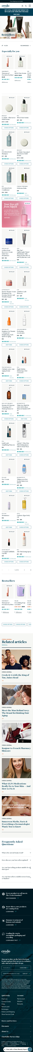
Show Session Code (8, 1014)
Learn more (10, 911)
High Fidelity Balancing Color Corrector (22, 370)
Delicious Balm (21, 188)
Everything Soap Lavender (20, 603)
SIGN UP (25, 973)
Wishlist (19, 1001)
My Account (21, 999)
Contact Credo (6, 1001)
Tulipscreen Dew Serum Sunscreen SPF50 (22, 481)
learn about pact (12, 940)
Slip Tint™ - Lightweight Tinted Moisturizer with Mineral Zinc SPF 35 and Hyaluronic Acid (23, 253)
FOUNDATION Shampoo (7, 153)
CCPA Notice (23, 1043)
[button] (22, 6)
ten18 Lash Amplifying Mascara (8, 444)
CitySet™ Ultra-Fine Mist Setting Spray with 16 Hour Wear (23, 444)
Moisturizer (5, 515)
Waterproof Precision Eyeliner (8, 74)
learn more (10, 925)
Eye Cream (5, 479)
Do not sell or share (11, 1045)
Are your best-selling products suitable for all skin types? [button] (16, 868)
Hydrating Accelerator (21, 332)
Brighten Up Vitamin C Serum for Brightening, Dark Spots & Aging (8, 333)
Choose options (9, 127)
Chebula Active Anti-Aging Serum (8, 370)
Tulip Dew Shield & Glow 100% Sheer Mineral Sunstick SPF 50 (23, 407)
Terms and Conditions (16, 988)
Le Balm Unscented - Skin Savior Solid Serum (23, 153)
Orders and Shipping (8, 1012)
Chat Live (5, 999)
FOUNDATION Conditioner (7, 189)
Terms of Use (5, 1044)
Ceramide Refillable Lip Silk (8, 552)
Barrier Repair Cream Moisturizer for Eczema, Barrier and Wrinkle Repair (9, 294)
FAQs (3, 1004)
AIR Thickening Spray (24, 552)
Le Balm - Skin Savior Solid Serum (8, 118)
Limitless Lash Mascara (21, 292)
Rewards (20, 1004)
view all (5, 645)
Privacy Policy (26, 988)
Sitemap (24, 1044)
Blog (3, 1045)
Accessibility (5, 1043)
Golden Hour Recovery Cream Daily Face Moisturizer (7, 252)
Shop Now (16, 14)
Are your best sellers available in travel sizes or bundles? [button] (16, 877)
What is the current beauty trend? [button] (12, 853)
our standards (11, 898)
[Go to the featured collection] (16, 214)
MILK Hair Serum (20, 73)
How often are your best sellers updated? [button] (15, 860)
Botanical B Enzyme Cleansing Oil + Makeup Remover (8, 407)
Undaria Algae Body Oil (23, 516)
